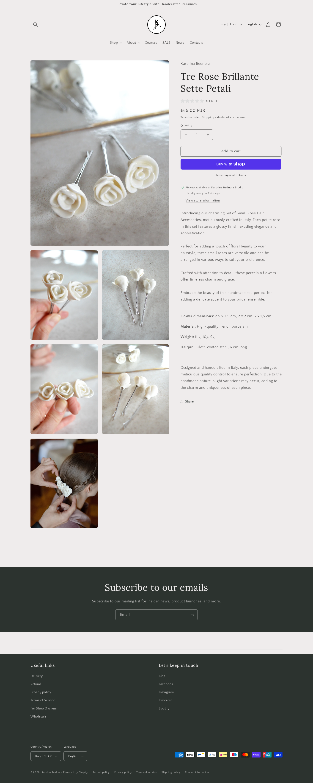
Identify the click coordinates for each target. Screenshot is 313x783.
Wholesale (38, 716)
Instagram (166, 692)
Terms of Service (42, 700)
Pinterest (165, 700)
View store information (203, 200)
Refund (35, 684)
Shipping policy (171, 772)
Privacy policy (40, 692)
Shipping (208, 117)
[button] (35, 25)
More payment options (231, 174)
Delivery (36, 676)
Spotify (164, 708)
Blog (162, 676)
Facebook (166, 684)
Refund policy (101, 772)
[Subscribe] (192, 614)
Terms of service (146, 772)
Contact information (197, 772)
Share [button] (189, 401)
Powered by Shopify (75, 772)
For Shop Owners (43, 708)
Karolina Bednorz (51, 772)
